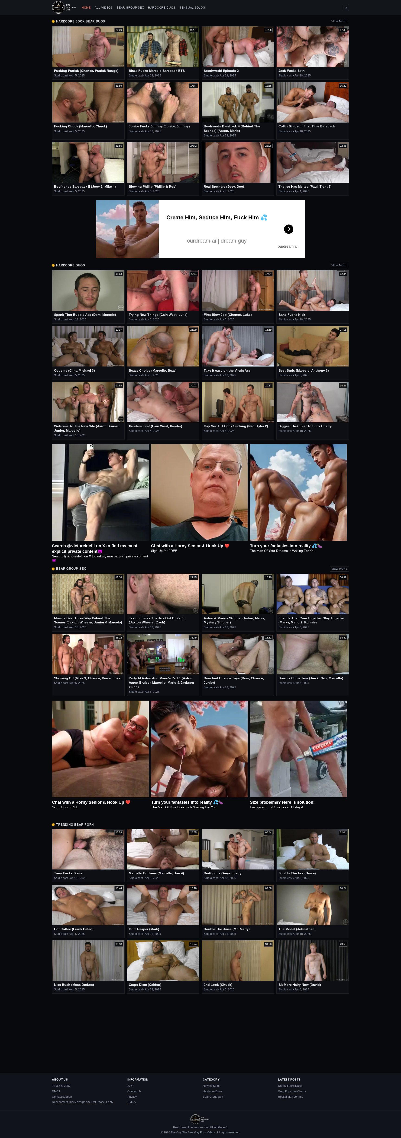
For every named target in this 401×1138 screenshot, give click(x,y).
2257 (130, 1085)
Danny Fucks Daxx (290, 1085)
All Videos (104, 7)
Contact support (62, 1096)
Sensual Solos (192, 7)
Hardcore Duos (161, 7)
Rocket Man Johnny (290, 1096)
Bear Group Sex (130, 7)
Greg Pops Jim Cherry (292, 1091)
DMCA (56, 1091)
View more (339, 21)
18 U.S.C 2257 (61, 1085)
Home (86, 7)
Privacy (132, 1096)
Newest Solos (211, 1085)
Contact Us (134, 1091)
